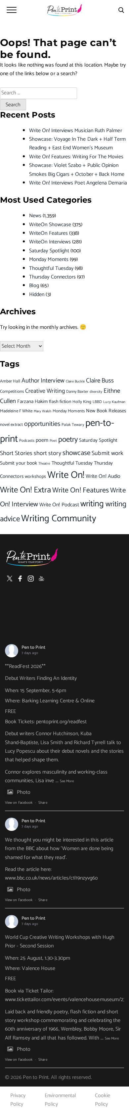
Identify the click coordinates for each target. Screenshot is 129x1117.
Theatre (44, 463)
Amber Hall (10, 381)
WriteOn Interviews (50, 241)
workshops (35, 476)
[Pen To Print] (64, 10)
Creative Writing (45, 391)
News (35, 215)
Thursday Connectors (52, 277)
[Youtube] (41, 579)
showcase (77, 453)
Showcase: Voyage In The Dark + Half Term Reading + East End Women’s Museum (77, 143)
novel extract (11, 424)
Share (42, 803)
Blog (34, 285)
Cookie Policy (102, 1100)
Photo (23, 792)
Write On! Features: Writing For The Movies (76, 156)
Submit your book (18, 463)
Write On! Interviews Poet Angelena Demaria (78, 182)
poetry (68, 439)
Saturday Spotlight (49, 250)
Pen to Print (33, 647)
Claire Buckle (75, 381)
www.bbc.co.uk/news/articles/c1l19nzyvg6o (51, 878)
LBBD (97, 402)
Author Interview (43, 381)
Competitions (12, 391)
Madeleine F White (16, 411)
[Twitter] (10, 579)
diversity (96, 392)
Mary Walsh (42, 411)
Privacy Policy (17, 1100)
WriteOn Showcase (50, 224)
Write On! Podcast (59, 504)
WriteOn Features (48, 233)
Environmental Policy (60, 1100)
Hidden (36, 294)
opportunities (42, 424)
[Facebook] (20, 579)
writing (92, 504)
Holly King (81, 401)
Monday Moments (48, 259)
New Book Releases (106, 411)
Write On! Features (80, 490)
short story (47, 453)
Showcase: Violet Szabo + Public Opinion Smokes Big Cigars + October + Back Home (77, 169)
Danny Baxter (77, 391)
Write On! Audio (103, 476)
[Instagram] (31, 579)
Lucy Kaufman (114, 402)
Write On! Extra (25, 490)
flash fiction (60, 402)
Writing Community (58, 518)
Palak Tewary (73, 424)
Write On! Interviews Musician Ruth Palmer (75, 130)
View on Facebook (18, 803)
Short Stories (16, 453)
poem (42, 440)
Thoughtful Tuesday (51, 268)
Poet (53, 441)
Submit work (107, 453)
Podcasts (26, 440)
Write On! (65, 475)
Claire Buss (100, 381)
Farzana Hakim (32, 401)
